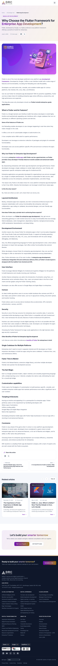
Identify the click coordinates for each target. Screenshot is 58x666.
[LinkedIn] (3, 653)
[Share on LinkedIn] (21, 34)
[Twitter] (14, 653)
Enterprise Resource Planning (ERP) (9, 625)
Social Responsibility (25, 626)
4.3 (14, 644)
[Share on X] (24, 34)
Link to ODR (42, 637)
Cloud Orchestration (44, 599)
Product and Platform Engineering (10, 628)
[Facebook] (17, 653)
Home (3, 12)
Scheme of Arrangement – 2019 (47, 632)
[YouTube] (6, 653)
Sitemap (25, 663)
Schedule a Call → (50, 563)
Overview (41, 619)
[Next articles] (46, 479)
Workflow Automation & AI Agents (10, 608)
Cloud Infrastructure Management (47, 601)
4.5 (5, 644)
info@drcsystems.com (17, 587)
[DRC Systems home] (7, 2)
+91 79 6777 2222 (37, 544)
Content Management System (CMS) (27, 605)
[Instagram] (10, 653)
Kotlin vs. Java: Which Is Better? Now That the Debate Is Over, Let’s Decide (43, 505)
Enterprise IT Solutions (7, 635)
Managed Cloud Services (45, 597)
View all (53, 478)
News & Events (42, 628)
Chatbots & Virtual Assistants (9, 601)
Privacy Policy (5, 663)
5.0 (25, 644)
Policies (41, 621)
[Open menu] (54, 2)
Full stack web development (27, 594)
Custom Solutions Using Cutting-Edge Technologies (10, 605)
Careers (22, 635)
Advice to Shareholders (45, 635)
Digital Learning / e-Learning (27, 599)
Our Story (22, 619)
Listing (22, 628)
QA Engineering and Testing (27, 612)
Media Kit (22, 632)
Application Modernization (8, 619)
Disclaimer (19, 663)
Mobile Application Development (28, 597)
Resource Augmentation (8, 632)
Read (23, 514)
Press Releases (42, 626)
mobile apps (19, 157)
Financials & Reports (44, 630)
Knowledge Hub (10, 12)
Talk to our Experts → (22, 544)
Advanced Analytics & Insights (9, 599)
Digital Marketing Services (26, 610)
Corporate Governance (26, 624)
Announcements (43, 624)
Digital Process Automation (8, 621)
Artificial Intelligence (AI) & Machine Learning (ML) (8, 596)
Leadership (23, 621)
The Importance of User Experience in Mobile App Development (13, 505)
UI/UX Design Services (26, 608)
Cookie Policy (13, 663)
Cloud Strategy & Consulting (46, 594)
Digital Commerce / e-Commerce (28, 601)
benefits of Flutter (31, 340)
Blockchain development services (10, 630)
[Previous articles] (42, 479)
